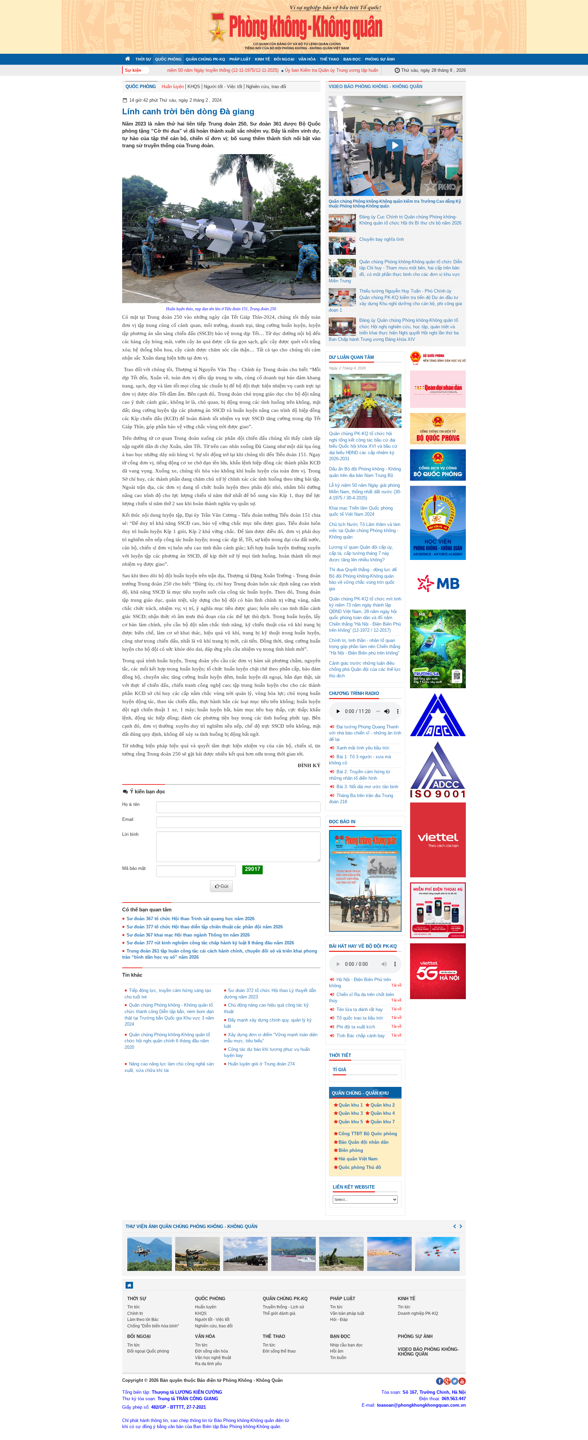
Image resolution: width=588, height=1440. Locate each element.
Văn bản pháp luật (347, 1313)
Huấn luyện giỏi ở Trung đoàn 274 (261, 1063)
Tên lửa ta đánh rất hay (360, 1009)
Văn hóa (307, 59)
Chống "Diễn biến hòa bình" (153, 1326)
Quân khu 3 (351, 1113)
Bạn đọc (352, 59)
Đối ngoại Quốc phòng (148, 1351)
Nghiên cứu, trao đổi (266, 86)
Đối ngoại (284, 59)
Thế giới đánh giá (279, 1313)
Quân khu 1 (351, 1105)
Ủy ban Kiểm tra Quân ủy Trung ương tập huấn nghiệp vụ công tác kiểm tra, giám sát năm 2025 (362, 70)
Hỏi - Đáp (339, 1319)
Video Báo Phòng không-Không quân (428, 1352)
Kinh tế (262, 59)
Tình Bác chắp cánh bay (361, 1035)
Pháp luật (240, 59)
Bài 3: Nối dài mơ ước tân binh (367, 786)
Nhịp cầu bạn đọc (346, 1345)
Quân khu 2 (383, 1105)
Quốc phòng (168, 59)
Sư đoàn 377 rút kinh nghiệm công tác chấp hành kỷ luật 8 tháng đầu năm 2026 (210, 942)
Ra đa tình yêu (208, 1363)
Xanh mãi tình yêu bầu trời (363, 747)
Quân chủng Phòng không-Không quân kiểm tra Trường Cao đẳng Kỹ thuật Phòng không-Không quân (395, 203)
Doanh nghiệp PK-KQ (418, 1313)
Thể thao (329, 59)
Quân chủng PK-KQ (205, 59)
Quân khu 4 (383, 1113)
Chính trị (135, 1313)
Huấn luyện (173, 86)
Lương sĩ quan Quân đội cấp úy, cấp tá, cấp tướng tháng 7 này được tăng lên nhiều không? (361, 553)
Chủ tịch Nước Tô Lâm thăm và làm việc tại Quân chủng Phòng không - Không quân (365, 531)
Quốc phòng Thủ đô (360, 1167)
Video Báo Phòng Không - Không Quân (375, 86)
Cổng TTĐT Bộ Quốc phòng (368, 1133)
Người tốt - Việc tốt (223, 86)
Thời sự (143, 59)
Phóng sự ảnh (380, 59)
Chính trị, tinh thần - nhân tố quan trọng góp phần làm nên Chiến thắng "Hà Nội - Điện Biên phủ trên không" (364, 647)
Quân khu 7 (383, 1121)
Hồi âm (336, 1351)
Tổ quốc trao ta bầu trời (360, 1018)
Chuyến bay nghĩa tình (381, 239)
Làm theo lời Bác (143, 1319)
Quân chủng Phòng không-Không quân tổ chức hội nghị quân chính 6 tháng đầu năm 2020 (167, 1041)
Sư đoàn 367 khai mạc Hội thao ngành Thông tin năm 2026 (188, 935)
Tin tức (133, 1307)
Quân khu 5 (351, 1121)
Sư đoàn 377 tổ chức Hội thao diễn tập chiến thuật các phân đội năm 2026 (205, 926)
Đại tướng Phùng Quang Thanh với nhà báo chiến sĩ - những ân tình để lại (365, 733)
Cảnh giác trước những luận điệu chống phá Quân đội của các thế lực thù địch (365, 669)
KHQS (193, 86)
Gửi (224, 886)
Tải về (396, 985)
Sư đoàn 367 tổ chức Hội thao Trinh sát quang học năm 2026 (191, 918)
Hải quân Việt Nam (358, 1158)
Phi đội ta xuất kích (356, 1026)
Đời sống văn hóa (211, 1351)
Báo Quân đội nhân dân (364, 1142)
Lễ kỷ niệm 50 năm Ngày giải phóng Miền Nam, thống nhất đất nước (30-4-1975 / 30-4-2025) (365, 491)
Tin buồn (338, 1357)
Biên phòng (351, 1150)
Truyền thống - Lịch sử (283, 1307)
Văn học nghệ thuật (213, 1357)
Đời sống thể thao (279, 1351)
